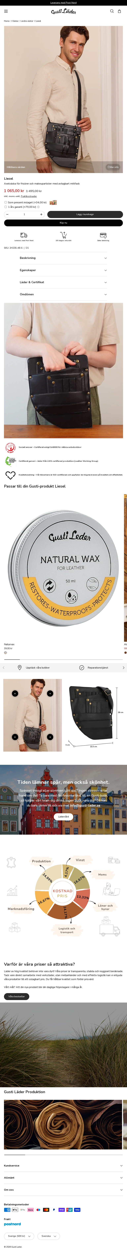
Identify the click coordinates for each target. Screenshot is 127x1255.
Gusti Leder (16, 1247)
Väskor (15, 21)
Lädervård (63, 816)
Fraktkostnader (29, 196)
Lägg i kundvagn (85, 214)
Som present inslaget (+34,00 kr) (27, 202)
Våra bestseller (16, 996)
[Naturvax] (63, 568)
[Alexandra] (125, 652)
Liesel (38, 21)
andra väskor (27, 21)
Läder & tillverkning (80, 1061)
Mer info (114, 167)
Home (6, 21)
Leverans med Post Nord (63, 2)
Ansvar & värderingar (47, 1061)
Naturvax (9, 644)
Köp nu (63, 222)
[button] (119, 11)
